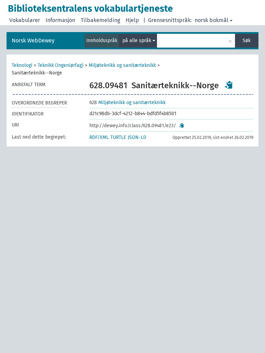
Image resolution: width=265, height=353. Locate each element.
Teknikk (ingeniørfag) (61, 65)
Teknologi (22, 65)
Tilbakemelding (100, 20)
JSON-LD (137, 137)
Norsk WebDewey (33, 40)
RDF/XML (99, 137)
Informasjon (60, 20)
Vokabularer (24, 20)
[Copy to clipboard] (229, 84)
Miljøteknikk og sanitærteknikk (122, 65)
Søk (247, 40)
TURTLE (118, 137)
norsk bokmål (211, 20)
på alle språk (137, 40)
